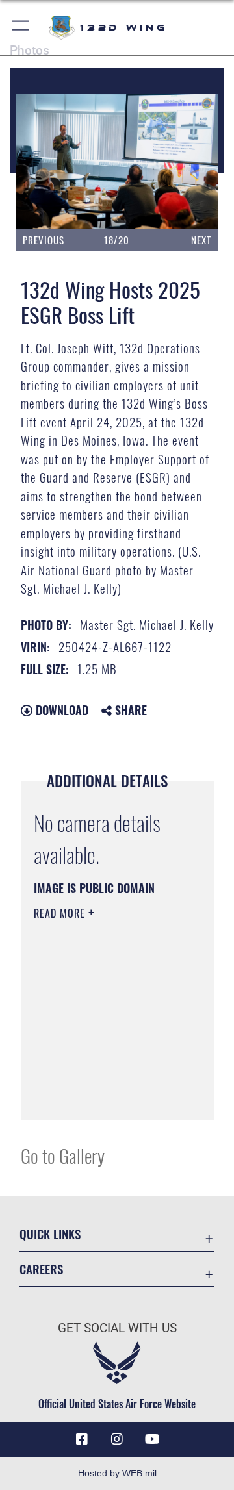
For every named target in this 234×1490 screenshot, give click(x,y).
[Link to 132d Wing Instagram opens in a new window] (117, 1439)
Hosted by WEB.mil (117, 1473)
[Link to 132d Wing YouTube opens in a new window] (152, 1439)
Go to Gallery (63, 1155)
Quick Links (50, 1233)
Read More (61, 913)
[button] (21, 27)
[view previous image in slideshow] (52, 161)
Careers (41, 1268)
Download (60, 709)
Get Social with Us (117, 1327)
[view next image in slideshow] (184, 161)
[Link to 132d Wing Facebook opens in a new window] (82, 1439)
